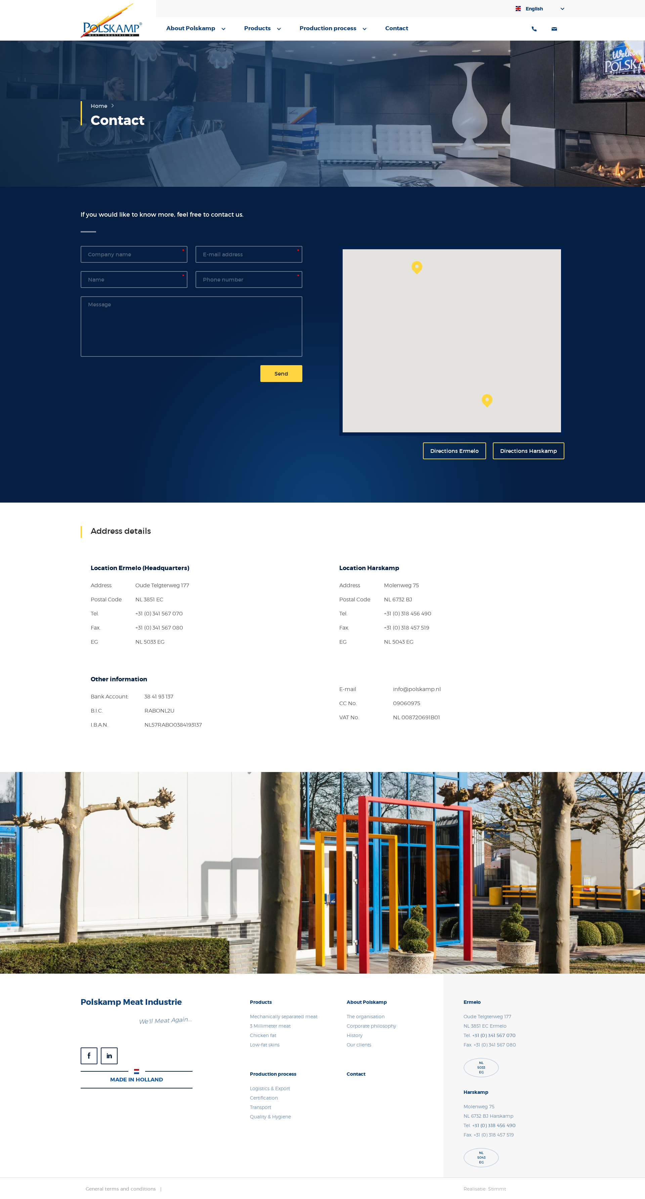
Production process (328, 28)
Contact (396, 28)
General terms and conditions (121, 1189)
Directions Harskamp (528, 450)
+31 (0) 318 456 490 (407, 613)
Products (257, 28)
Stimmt (497, 1189)
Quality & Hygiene (270, 1116)
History (354, 1035)
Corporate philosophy (371, 1026)
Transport (260, 1107)
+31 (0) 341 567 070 (159, 613)
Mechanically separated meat (283, 1016)
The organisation (366, 1016)
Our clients (359, 1044)
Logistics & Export (270, 1088)
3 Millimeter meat (270, 1026)
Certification (264, 1098)
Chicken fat (263, 1035)
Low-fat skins (265, 1044)
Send (281, 373)
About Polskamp (190, 28)
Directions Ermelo (454, 450)
